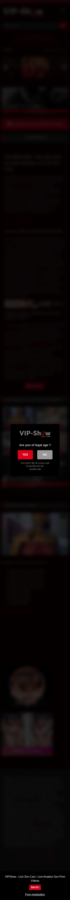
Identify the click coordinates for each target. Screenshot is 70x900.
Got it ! (35, 887)
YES (25, 454)
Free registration (35, 894)
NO (45, 454)
